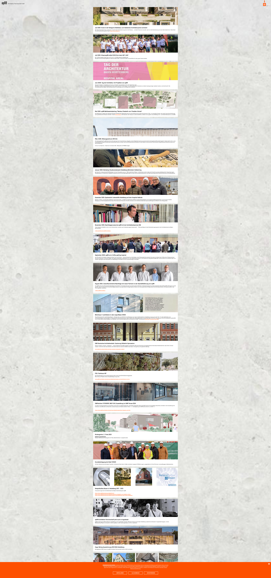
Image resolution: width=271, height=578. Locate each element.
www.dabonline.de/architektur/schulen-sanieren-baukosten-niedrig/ (109, 349)
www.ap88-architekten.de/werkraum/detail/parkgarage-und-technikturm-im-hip (112, 379)
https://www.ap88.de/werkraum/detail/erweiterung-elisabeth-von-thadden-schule (112, 494)
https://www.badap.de (115, 30)
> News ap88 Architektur (100, 290)
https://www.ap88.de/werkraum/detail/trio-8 (104, 493)
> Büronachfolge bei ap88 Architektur (103, 230)
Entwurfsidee (118, 114)
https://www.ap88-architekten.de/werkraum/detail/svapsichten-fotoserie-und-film (112, 410)
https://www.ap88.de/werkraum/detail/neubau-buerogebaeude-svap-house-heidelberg (113, 495)
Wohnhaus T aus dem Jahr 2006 (151, 319)
